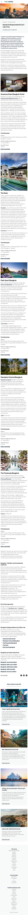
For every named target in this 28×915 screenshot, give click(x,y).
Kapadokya (14, 902)
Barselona (14, 904)
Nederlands (14, 861)
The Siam (3, 208)
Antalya (14, 893)
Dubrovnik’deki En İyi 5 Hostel (11, 829)
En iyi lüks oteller (11, 22)
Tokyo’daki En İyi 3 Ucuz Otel (11, 709)
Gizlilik (14, 852)
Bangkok (14, 909)
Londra (14, 890)
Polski (14, 862)
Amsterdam (14, 895)
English (14, 853)
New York (14, 898)
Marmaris (14, 899)
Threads (14, 881)
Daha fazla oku (6, 724)
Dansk (14, 865)
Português (14, 867)
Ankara (14, 907)
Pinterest (14, 882)
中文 (14, 870)
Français (14, 858)
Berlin (14, 892)
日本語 (14, 868)
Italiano (14, 859)
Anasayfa (5, 22)
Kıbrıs (14, 901)
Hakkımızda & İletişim (14, 850)
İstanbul (14, 889)
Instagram (14, 876)
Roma (14, 905)
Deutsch (14, 856)
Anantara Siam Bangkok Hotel (9, 98)
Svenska (14, 864)
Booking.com (13, 608)
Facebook (14, 878)
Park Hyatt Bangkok (6, 284)
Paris (14, 896)
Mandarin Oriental (6, 379)
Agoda (20, 608)
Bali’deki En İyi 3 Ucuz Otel (10, 749)
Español (14, 855)
